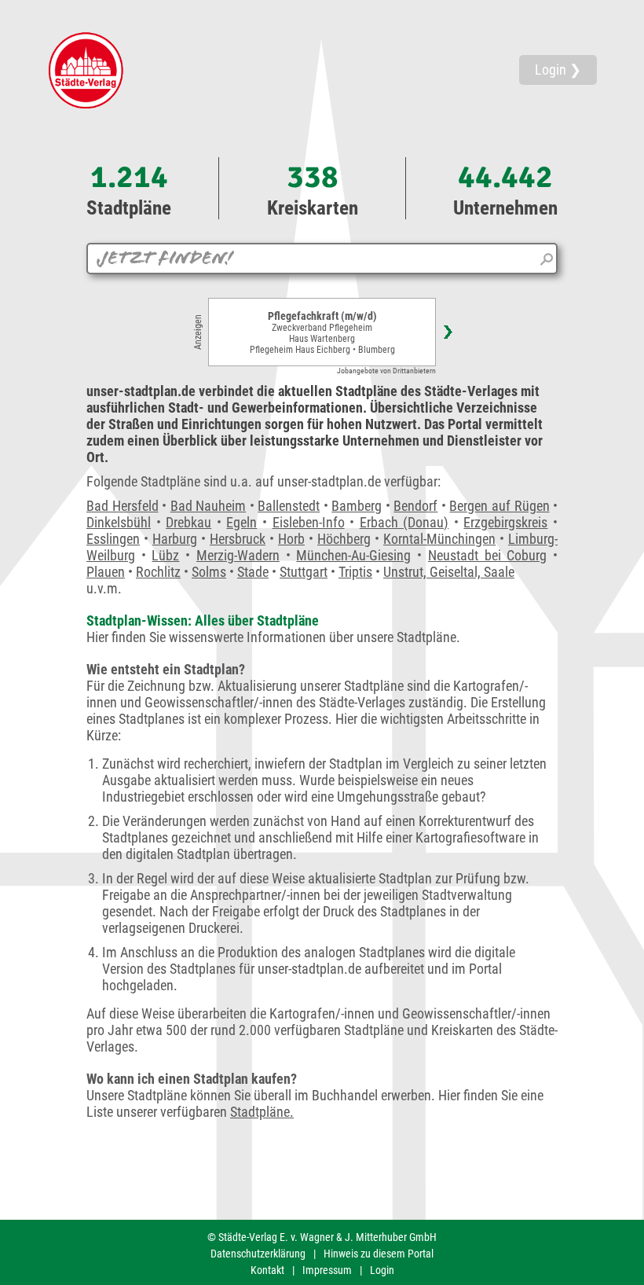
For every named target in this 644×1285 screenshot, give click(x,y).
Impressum (327, 1270)
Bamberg (356, 505)
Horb (291, 539)
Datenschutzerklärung (258, 1253)
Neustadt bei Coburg (487, 555)
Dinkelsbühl (118, 522)
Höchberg (344, 539)
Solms (209, 572)
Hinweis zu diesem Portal (379, 1253)
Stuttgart (303, 572)
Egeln (241, 522)
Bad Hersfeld (122, 505)
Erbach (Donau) (404, 522)
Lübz (165, 555)
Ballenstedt (289, 505)
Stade (253, 572)
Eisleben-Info (309, 522)
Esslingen (113, 539)
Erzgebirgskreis (505, 522)
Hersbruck (237, 539)
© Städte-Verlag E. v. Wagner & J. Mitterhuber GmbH (322, 1237)
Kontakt (267, 1270)
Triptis (355, 572)
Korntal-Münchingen (439, 539)
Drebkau (188, 522)
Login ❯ (558, 69)
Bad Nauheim (208, 505)
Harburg (174, 539)
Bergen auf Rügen (499, 505)
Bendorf (415, 505)
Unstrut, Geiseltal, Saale (448, 572)
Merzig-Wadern (238, 555)
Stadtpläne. (262, 1111)
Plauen (105, 572)
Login (382, 1270)
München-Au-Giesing (353, 555)
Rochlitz (158, 572)
